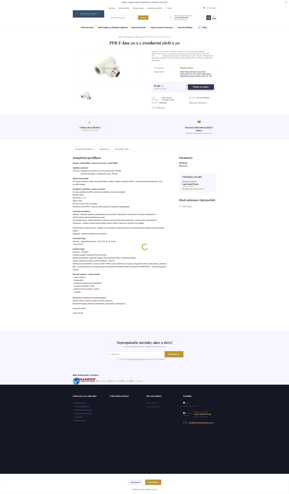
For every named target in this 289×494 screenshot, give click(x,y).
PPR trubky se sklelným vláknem (113, 27)
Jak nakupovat (138, 8)
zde (155, 489)
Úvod (120, 37)
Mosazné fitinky (185, 27)
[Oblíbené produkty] (204, 8)
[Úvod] (88, 14)
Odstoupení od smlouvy (83, 413)
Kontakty (112, 8)
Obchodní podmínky (154, 8)
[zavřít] (286, 2)
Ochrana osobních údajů (83, 410)
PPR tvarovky (87, 27)
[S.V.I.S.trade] (136, 381)
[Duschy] (102, 381)
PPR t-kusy (139, 37)
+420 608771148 (181, 18)
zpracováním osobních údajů (137, 359)
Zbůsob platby (124, 8)
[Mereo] (115, 381)
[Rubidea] (126, 381)
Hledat (143, 17)
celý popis (156, 60)
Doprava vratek (80, 420)
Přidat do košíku (201, 87)
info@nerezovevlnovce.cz (192, 189)
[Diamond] (84, 381)
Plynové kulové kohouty (162, 27)
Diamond (163, 102)
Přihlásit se (174, 354)
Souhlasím (153, 482)
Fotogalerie (79, 417)
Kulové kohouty (138, 27)
